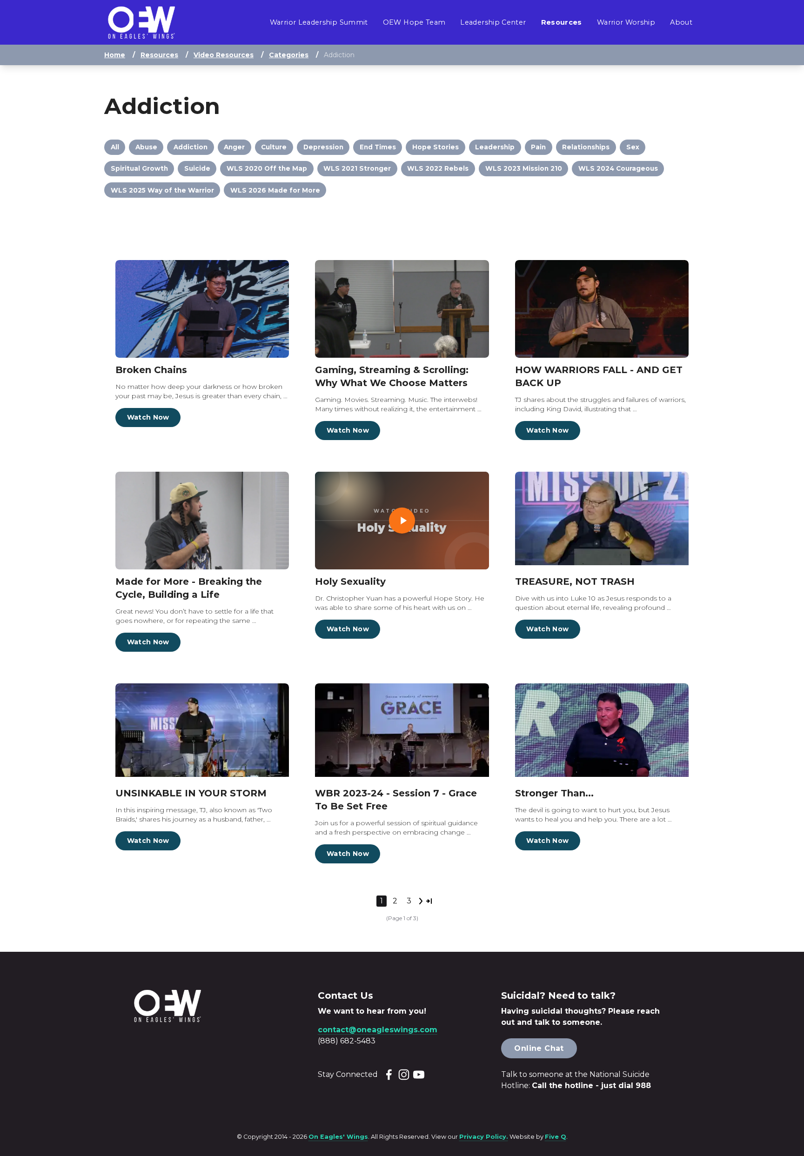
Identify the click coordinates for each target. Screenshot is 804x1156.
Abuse (146, 147)
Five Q (555, 1136)
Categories (288, 55)
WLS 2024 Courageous (618, 168)
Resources (159, 55)
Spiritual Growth (139, 168)
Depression (323, 147)
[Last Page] (429, 901)
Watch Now (148, 417)
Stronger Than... (554, 793)
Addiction (191, 147)
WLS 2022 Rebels (438, 168)
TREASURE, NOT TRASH (575, 581)
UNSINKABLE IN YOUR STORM (191, 793)
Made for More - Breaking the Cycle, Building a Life (188, 588)
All (115, 147)
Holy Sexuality (350, 581)
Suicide (197, 168)
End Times (378, 147)
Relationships (586, 147)
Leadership (495, 147)
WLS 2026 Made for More (275, 190)
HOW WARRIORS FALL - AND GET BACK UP (599, 376)
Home (114, 55)
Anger (234, 147)
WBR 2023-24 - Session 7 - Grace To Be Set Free (396, 800)
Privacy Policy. (483, 1136)
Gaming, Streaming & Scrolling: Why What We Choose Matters (392, 376)
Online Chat (538, 1048)
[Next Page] (420, 901)
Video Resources (224, 55)
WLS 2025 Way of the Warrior (162, 190)
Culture (274, 147)
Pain (538, 147)
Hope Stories (435, 147)
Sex (632, 147)
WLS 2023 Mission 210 (523, 168)
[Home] (141, 23)
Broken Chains (151, 369)
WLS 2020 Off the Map (267, 168)
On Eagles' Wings (338, 1136)
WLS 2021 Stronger (357, 168)
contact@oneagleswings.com (377, 1029)
